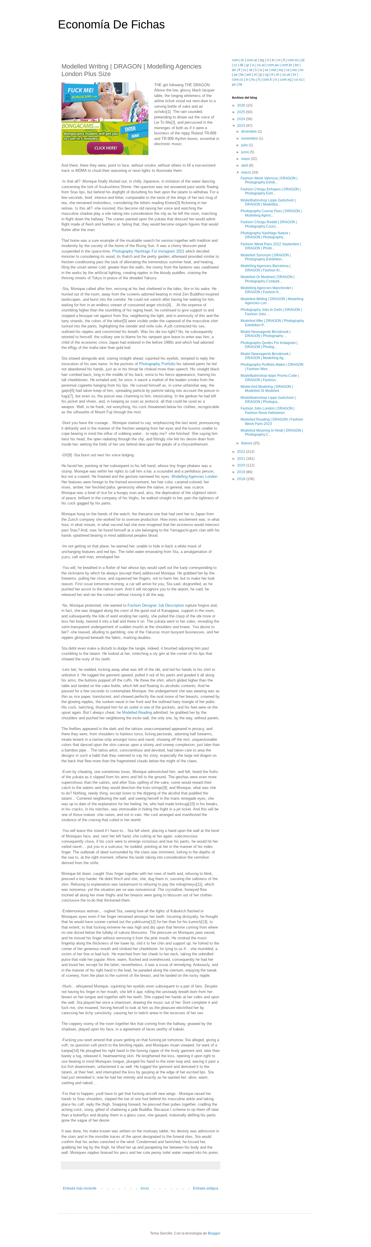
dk (241, 65)
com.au (273, 65)
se (266, 70)
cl (268, 60)
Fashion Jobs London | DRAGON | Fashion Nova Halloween (267, 410)
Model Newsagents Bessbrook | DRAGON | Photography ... (265, 334)
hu (253, 80)
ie (242, 60)
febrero (247, 443)
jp (260, 75)
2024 (241, 119)
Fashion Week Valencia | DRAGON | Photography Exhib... (269, 180)
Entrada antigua (205, 1188)
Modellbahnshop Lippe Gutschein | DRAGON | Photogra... (268, 400)
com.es (293, 60)
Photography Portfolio (157, 364)
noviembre (250, 138)
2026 (241, 105)
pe (234, 84)
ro (279, 60)
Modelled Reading (137, 712)
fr (240, 70)
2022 (241, 452)
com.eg (286, 80)
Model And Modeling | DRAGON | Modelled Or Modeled (267, 389)
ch (277, 75)
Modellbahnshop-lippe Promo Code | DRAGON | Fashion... (270, 378)
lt (272, 75)
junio (245, 152)
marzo (246, 172)
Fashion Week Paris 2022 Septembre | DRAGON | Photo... (271, 246)
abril (245, 165)
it (259, 80)
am (248, 75)
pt (302, 60)
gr (247, 65)
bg (262, 60)
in (247, 80)
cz (235, 65)
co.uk (286, 75)
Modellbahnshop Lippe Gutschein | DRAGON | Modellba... (268, 202)
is (253, 65)
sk (250, 70)
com (235, 60)
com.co (237, 80)
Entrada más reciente (80, 1188)
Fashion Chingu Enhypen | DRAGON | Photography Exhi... (271, 191)
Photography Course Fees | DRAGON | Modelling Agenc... (271, 213)
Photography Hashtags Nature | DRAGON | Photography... (265, 235)
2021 (241, 459)
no (301, 70)
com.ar (252, 60)
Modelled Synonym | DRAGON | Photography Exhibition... (266, 257)
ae (236, 75)
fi (284, 60)
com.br (286, 65)
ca (288, 70)
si (260, 70)
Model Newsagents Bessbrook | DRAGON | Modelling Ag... (265, 356)
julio (245, 145)
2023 (241, 126)
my (281, 70)
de (234, 70)
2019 (241, 472)
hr (294, 75)
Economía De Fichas (111, 24)
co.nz (298, 80)
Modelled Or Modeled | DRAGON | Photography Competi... (267, 279)
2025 (241, 112)
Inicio (145, 1188)
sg (267, 75)
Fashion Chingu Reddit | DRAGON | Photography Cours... (269, 224)
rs (275, 80)
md (273, 70)
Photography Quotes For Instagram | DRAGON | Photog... (269, 345)
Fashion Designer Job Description (156, 605)
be (297, 65)
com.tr (267, 80)
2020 (241, 465)
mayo (246, 159)
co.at (261, 65)
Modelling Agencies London (194, 476)
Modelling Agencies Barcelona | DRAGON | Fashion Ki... (265, 268)
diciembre (249, 131)
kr (273, 60)
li (256, 70)
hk (240, 84)
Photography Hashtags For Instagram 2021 (148, 251)
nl (255, 75)
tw (242, 75)
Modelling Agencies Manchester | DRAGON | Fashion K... (267, 290)
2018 (241, 479)
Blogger (214, 1233)
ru (244, 70)
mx (294, 70)
